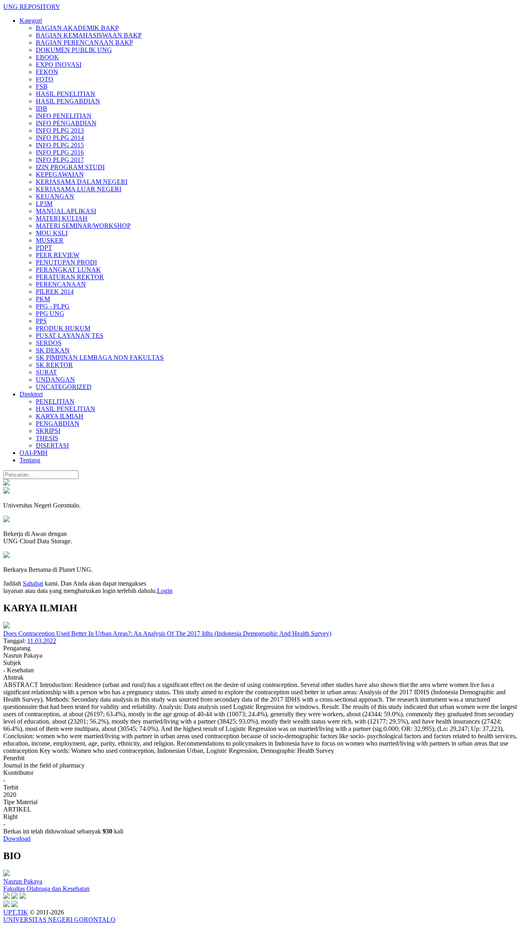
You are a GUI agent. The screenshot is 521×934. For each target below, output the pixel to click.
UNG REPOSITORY (31, 6)
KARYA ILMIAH (59, 416)
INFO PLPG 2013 (60, 130)
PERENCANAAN (61, 284)
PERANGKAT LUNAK (68, 269)
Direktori (31, 394)
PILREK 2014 (55, 291)
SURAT (46, 372)
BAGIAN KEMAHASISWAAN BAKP (89, 35)
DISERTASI (52, 445)
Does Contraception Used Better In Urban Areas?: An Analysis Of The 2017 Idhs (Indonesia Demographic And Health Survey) (167, 633)
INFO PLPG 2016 (60, 152)
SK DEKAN (53, 350)
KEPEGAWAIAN (60, 174)
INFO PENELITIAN (64, 115)
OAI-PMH (34, 452)
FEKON (47, 71)
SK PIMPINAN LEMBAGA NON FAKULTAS (100, 357)
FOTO (44, 79)
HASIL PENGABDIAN (68, 101)
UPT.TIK (15, 912)
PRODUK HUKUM (63, 328)
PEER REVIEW (57, 255)
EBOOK (47, 57)
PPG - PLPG (53, 306)
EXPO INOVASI (58, 64)
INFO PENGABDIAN (66, 123)
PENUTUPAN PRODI (66, 262)
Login (165, 590)
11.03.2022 (41, 640)
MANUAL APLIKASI (66, 211)
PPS (41, 320)
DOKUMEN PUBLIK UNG (74, 49)
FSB (42, 86)
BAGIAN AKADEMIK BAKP (77, 27)
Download (17, 838)
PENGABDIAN (57, 423)
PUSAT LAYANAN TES (69, 335)
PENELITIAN (55, 401)
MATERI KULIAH (62, 218)
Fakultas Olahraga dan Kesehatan (46, 888)
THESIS (47, 438)
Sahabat (33, 583)
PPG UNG (50, 313)
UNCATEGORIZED (64, 386)
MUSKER (49, 240)
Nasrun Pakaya (22, 881)
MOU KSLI (52, 233)
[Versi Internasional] (6, 483)
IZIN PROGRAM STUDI (70, 167)
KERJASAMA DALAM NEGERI (81, 181)
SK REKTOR (54, 364)
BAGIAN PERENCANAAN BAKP (84, 42)
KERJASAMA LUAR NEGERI (78, 189)
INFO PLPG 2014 (60, 137)
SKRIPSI (48, 430)
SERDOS (48, 342)
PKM (43, 298)
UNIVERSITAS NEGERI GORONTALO (59, 919)
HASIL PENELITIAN (65, 93)
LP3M (44, 203)
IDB (41, 108)
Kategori (31, 20)
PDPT (44, 247)
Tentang (30, 460)
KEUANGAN (55, 196)
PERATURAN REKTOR (70, 276)
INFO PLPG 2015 (60, 145)
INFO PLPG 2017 (60, 159)
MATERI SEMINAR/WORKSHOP (83, 225)
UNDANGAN (55, 379)
